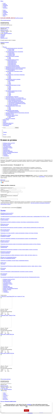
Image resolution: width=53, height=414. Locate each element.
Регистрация (20, 18)
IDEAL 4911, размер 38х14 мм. (7, 334)
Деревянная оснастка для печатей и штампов (16, 67)
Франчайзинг (6, 125)
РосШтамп (5, 5)
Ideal (9, 81)
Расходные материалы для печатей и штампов (16, 98)
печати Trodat (11, 49)
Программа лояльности (8, 123)
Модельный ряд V (12, 60)
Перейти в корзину (5, 42)
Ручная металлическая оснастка (13, 66)
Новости (5, 4)
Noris (9, 106)
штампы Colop (11, 55)
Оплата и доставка (7, 124)
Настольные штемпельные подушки (14, 90)
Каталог (5, 47)
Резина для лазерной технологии (15, 101)
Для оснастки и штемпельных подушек (17, 103)
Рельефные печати (10, 113)
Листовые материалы (13, 104)
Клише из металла (7, 153)
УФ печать (5, 148)
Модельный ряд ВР (12, 62)
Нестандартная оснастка (13, 65)
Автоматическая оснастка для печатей (14, 48)
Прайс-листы (6, 119)
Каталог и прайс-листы (10, 401)
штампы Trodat (11, 53)
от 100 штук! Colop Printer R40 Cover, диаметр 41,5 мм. (13, 296)
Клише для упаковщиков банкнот (10, 152)
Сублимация (6, 155)
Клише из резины (7, 144)
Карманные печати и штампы (12, 56)
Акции (4, 121)
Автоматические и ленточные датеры (14, 71)
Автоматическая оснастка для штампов (14, 51)
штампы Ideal (11, 52)
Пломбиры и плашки (7, 147)
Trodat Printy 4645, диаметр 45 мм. (8, 315)
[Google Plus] (2, 182)
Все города (5, 399)
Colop (9, 57)
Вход (16, 18)
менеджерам (42, 176)
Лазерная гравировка (7, 151)
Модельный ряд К (12, 64)
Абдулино (5, 395)
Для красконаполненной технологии (16, 102)
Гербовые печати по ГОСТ (9, 143)
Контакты (5, 7)
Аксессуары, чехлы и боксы (12, 115)
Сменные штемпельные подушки (13, 85)
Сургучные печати (7, 146)
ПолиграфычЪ (11, 70)
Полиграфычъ (11, 80)
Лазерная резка (6, 150)
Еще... (4, 15)
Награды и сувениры (10, 118)
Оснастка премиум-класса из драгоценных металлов (17, 112)
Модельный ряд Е (12, 63)
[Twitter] (1, 182)
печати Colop (11, 50)
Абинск (4, 396)
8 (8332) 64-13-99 (4, 29)
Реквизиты (30, 412)
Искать (17, 127)
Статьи (4, 6)
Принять (26, 410)
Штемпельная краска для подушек (13, 105)
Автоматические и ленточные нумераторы (15, 74)
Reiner (9, 78)
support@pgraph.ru (8, 33)
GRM (9, 89)
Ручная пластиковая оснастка (12, 59)
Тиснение (5, 154)
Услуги (4, 120)
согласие (29, 404)
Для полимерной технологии (14, 100)
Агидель (5, 398)
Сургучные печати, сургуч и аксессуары (15, 97)
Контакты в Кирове (5, 27)
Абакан (4, 394)
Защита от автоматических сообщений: (9, 195)
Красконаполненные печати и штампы (14, 68)
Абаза (4, 392)
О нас (4, 3)
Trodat (9, 58)
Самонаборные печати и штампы (13, 79)
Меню (2, 1)
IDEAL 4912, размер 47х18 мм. (7, 353)
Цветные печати (6, 145)
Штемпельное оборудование (12, 110)
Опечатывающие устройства (12, 96)
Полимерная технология (13, 111)
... (3, 45)
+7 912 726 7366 (4, 32)
